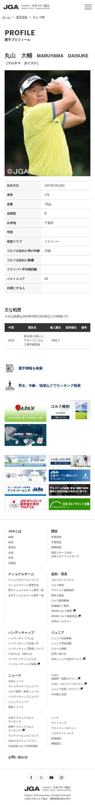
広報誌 (12, 563)
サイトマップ (58, 722)
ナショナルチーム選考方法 (23, 585)
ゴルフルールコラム (62, 579)
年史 (10, 557)
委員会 (12, 547)
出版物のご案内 (60, 605)
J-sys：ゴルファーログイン (67, 683)
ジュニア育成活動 (61, 643)
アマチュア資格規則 (62, 590)
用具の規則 (57, 595)
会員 (10, 552)
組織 (10, 537)
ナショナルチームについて (23, 579)
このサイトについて (62, 733)
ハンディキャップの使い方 (23, 643)
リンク (55, 717)
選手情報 (21, 17)
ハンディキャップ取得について (26, 648)
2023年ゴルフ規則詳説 (64, 616)
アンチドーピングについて (23, 735)
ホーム (6, 17)
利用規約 (56, 738)
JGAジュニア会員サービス (66, 659)
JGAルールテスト (61, 621)
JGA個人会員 (58, 694)
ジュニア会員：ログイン (65, 689)
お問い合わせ (58, 653)
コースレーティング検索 (22, 664)
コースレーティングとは (22, 659)
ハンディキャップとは (21, 638)
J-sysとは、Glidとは (20, 653)
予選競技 (56, 542)
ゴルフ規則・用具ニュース (23, 691)
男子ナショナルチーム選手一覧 (26, 590)
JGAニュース (16, 681)
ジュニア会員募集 (61, 638)
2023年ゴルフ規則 (61, 610)
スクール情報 (58, 648)
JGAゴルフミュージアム (22, 740)
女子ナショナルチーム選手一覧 (26, 595)
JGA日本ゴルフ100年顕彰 (23, 746)
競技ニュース (16, 706)
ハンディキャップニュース (23, 696)
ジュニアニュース (18, 701)
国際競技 (56, 547)
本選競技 (56, 537)
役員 (10, 542)
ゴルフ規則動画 (60, 600)
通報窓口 (56, 743)
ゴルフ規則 (57, 585)
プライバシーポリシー (64, 728)
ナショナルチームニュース (23, 686)
